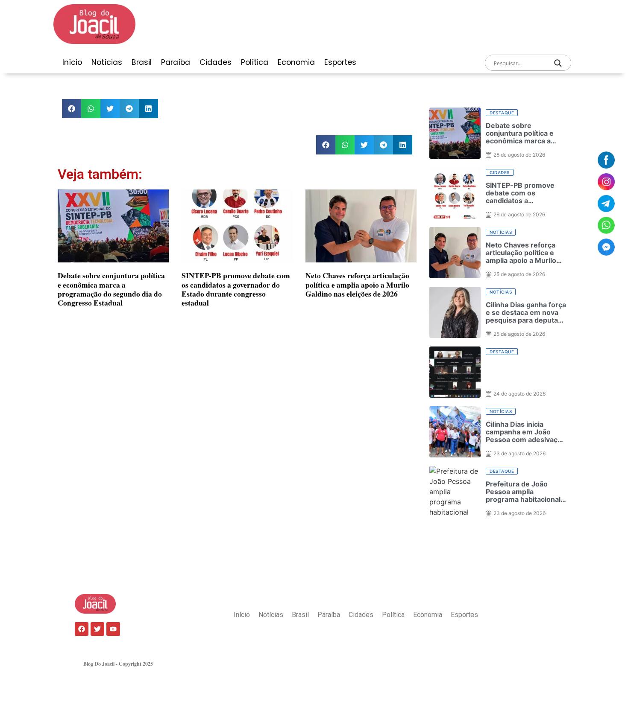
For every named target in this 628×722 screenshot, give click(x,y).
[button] (71, 108)
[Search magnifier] (558, 63)
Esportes (340, 62)
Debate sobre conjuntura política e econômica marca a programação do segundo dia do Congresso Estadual (111, 289)
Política (254, 62)
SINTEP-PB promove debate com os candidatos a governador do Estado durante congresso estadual (236, 289)
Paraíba (175, 62)
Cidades (216, 62)
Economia (296, 62)
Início (72, 62)
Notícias (106, 62)
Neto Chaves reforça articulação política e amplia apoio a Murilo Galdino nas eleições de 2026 (357, 284)
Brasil (142, 62)
